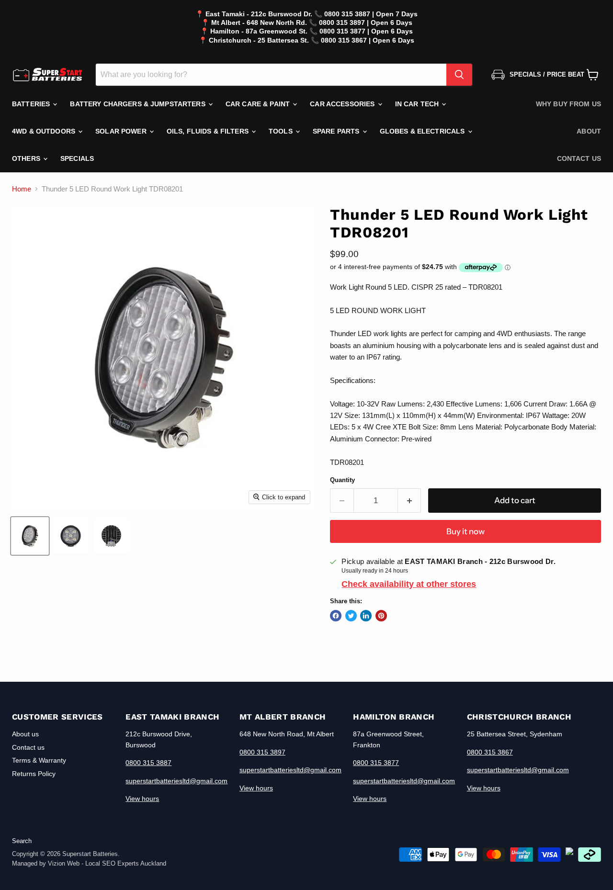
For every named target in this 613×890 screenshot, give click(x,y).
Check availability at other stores (408, 584)
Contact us (579, 158)
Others (27, 158)
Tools (282, 131)
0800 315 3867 (490, 752)
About (589, 131)
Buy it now (465, 531)
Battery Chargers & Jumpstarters (138, 104)
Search (22, 841)
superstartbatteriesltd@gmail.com (176, 781)
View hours (142, 798)
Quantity (342, 480)
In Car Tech (418, 104)
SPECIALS (77, 158)
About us (25, 734)
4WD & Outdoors (44, 131)
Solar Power (121, 131)
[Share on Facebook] (335, 615)
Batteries (32, 104)
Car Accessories (343, 104)
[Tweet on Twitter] (351, 615)
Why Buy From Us (568, 104)
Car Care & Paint (259, 104)
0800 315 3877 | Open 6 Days (366, 31)
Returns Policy (34, 773)
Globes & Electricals (423, 131)
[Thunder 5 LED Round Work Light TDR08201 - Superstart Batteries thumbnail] (30, 536)
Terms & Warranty (39, 760)
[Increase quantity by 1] (409, 500)
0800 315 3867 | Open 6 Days (367, 40)
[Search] (459, 75)
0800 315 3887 (148, 762)
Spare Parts (337, 131)
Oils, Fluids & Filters (208, 131)
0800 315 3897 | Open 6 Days (365, 22)
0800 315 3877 (376, 762)
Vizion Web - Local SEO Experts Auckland (107, 863)
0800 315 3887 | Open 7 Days (371, 14)
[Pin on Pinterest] (381, 615)
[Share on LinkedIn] (366, 615)
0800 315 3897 (262, 752)
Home (21, 189)
